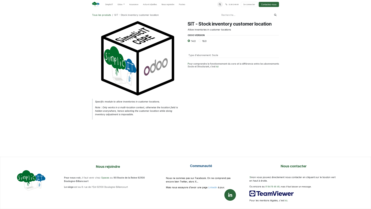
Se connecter (249, 4)
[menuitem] (109, 4)
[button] (220, 4)
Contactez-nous (269, 4)
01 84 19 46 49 (272, 186)
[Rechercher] (275, 15)
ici (217, 66)
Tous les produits (101, 14)
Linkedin (212, 187)
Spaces (105, 177)
